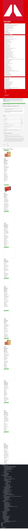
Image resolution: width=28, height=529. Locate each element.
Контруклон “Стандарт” (7, 46)
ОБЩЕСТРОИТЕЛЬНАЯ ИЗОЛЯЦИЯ (8, 34)
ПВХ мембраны (6, 31)
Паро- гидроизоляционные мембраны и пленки (10, 48)
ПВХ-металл (6, 29)
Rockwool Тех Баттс (5, 514)
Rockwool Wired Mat (7, 79)
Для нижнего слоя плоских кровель (9, 37)
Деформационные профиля (8, 69)
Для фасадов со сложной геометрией (9, 55)
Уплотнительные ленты (7, 64)
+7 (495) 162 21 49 (6, 95)
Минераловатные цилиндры (8, 82)
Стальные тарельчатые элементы (9, 27)
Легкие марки (6, 58)
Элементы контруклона (7, 44)
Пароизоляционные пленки (7, 488)
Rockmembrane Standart (6, 474)
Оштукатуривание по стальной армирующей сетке (11, 57)
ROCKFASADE (4, 501)
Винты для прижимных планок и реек (9, 26)
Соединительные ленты (7, 50)
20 (7, 143)
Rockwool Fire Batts (7, 77)
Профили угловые (7, 72)
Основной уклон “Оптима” (8, 42)
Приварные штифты (6, 519)
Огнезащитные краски (6, 520)
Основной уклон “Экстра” (8, 482)
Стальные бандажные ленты (8, 88)
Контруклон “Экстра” (7, 47)
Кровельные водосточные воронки (9, 30)
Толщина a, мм (4, 144)
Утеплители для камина (7, 61)
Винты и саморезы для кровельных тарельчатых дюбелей (11, 24)
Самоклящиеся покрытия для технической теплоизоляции (11, 87)
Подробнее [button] (5, 286)
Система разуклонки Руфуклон (8, 41)
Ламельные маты (4, 515)
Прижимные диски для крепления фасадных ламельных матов (10, 506)
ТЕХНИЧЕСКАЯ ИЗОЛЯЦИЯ (8, 76)
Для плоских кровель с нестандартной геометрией (9, 478)
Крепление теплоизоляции (8, 85)
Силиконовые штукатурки (7, 510)
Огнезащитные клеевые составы (9, 83)
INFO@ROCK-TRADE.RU (3, 527)
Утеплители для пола (7, 62)
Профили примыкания (7, 71)
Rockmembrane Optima (6, 473)
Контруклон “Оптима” (7, 45)
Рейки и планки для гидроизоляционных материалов (11, 25)
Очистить (8, 145)
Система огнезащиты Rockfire (8, 84)
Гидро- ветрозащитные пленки (7, 487)
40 (7, 144)
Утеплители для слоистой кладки (8, 63)
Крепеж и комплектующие (8, 23)
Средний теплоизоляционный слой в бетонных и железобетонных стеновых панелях (13, 496)
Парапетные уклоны (7, 40)
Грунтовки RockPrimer (7, 66)
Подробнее (5, 158)
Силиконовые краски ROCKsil (8, 74)
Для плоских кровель (7, 35)
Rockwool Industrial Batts (7, 78)
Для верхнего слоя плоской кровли (9, 36)
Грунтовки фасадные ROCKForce (8, 67)
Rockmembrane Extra (7, 32)
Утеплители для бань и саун (8, 60)
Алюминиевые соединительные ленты (9, 51)
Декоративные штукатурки (8, 68)
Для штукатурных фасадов (5, 492)
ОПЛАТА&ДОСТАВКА (7, 89)
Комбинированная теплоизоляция (9, 39)
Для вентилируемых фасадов (8, 52)
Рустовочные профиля (7, 73)
